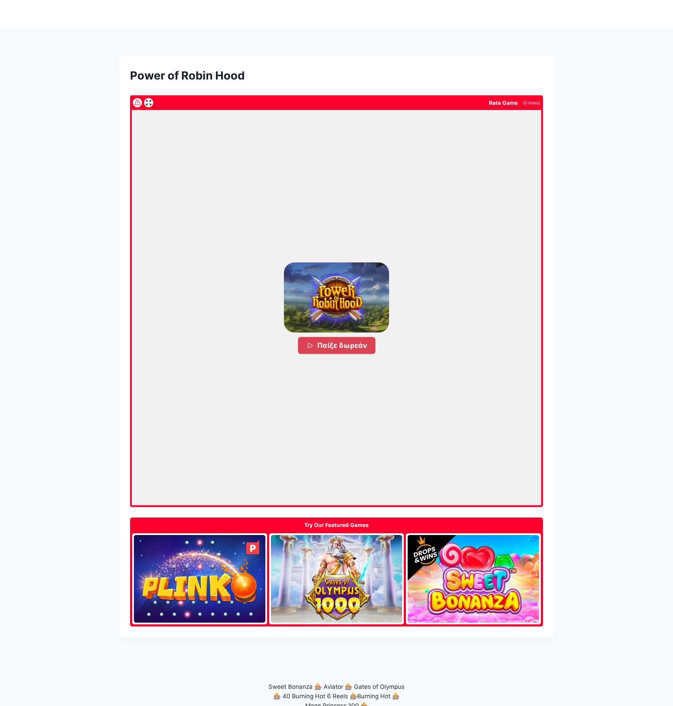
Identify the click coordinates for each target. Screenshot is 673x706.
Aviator (333, 686)
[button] (336, 297)
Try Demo (199, 578)
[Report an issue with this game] (137, 102)
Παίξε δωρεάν (342, 345)
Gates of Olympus (379, 686)
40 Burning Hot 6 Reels (315, 696)
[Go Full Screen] (148, 102)
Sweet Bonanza (290, 686)
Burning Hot (373, 696)
